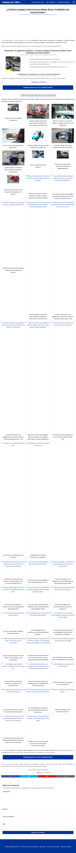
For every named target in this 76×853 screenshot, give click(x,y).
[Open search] (74, 2)
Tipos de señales (50, 2)
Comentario (6, 791)
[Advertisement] (38, 28)
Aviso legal (43, 846)
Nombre (5, 809)
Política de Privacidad (53, 846)
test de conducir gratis (19, 46)
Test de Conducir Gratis (37, 2)
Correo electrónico (9, 816)
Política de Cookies (65, 846)
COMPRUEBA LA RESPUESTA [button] (39, 82)
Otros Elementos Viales (63, 2)
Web (4, 824)
